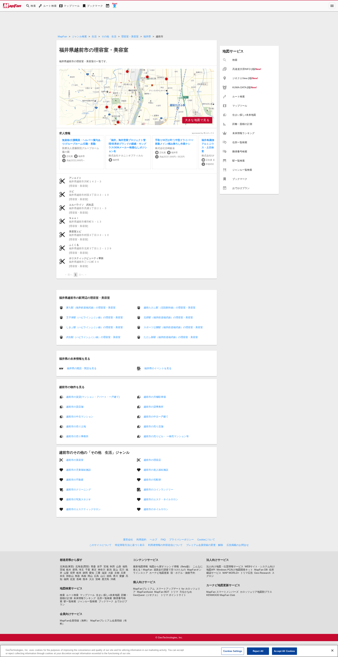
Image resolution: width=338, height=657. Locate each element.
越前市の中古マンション (79, 416)
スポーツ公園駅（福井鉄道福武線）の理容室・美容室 (173, 327)
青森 (93, 566)
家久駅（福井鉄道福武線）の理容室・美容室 (90, 307)
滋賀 (104, 572)
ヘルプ (153, 539)
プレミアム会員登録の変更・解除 (204, 545)
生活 (94, 36)
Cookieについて (206, 539)
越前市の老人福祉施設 (156, 469)
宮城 (106, 566)
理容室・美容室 (130, 36)
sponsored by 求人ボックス (203, 133)
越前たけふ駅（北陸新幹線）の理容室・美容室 (169, 307)
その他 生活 (109, 36)
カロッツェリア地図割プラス (256, 591)
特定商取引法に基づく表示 (130, 545)
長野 (72, 572)
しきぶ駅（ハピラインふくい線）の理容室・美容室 (94, 327)
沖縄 (113, 579)
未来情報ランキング (85, 598)
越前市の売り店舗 (153, 426)
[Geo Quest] (114, 5)
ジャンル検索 (79, 36)
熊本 (85, 579)
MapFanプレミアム (144, 588)
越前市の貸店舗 (74, 406)
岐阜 (78, 572)
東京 (94, 569)
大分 (91, 579)
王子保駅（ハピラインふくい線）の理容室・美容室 (94, 317)
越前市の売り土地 (76, 426)
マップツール (87, 595)
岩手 (99, 566)
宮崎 (97, 579)
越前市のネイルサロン (156, 509)
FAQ (163, 539)
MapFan (62, 36)
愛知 (91, 572)
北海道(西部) (82, 566)
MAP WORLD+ (231, 572)
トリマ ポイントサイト (173, 595)
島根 (83, 576)
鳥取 (77, 576)
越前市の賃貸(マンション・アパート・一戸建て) (93, 396)
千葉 (87, 569)
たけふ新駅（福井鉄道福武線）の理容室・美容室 (171, 337)
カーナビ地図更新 (159, 572)
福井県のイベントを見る (157, 368)
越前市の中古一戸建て (156, 416)
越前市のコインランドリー (158, 489)
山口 (102, 576)
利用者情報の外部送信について (165, 545)
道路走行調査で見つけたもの (170, 569)
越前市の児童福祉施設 (78, 469)
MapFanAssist (145, 591)
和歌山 (70, 576)
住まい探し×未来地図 (108, 595)
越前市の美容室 (74, 459)
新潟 (109, 569)
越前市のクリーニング (78, 489)
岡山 (90, 576)
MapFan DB (261, 569)
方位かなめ (186, 591)
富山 (115, 569)
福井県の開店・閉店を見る (81, 368)
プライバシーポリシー (181, 539)
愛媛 (121, 576)
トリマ (174, 591)
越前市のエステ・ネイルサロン (161, 499)
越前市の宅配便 (152, 479)
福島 (125, 566)
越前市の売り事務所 (77, 436)
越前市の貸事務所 (153, 406)
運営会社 (128, 539)
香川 (115, 576)
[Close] (332, 650)
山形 (118, 566)
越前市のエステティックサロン (83, 509)
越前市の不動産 (74, 479)
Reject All (258, 651)
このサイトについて (100, 545)
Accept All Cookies (284, 651)
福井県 (147, 36)
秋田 (112, 566)
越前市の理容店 (152, 459)
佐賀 (72, 579)
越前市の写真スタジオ (78, 499)
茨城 (62, 569)
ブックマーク (106, 601)
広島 (96, 576)
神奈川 (101, 569)
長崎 (78, 579)
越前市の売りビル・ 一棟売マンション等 (166, 436)
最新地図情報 (140, 566)
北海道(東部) (67, 566)
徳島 (109, 576)
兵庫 (123, 572)
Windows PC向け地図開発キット (235, 569)
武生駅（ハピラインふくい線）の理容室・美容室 (93, 337)
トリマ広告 (246, 572)
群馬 (75, 569)
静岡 (85, 572)
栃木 (68, 569)
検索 (62, 595)
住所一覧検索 (104, 598)
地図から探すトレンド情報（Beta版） (170, 566)
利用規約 (141, 539)
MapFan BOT (161, 591)
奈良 (62, 576)
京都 (116, 572)
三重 (97, 572)
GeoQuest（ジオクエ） (146, 595)
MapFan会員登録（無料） (74, 620)
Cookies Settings (232, 651)
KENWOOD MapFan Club (220, 595)
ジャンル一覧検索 (87, 601)
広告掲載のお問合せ (238, 545)
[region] (136, 97)
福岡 (66, 579)
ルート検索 (72, 595)
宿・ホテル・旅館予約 (182, 572)
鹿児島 (105, 579)
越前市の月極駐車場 (155, 396)
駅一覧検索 (70, 601)
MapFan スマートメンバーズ (222, 591)
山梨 (66, 572)
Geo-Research (262, 572)
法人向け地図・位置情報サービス (224, 566)
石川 (121, 569)
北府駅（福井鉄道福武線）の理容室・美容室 (168, 317)
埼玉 (81, 569)
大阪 (110, 572)
